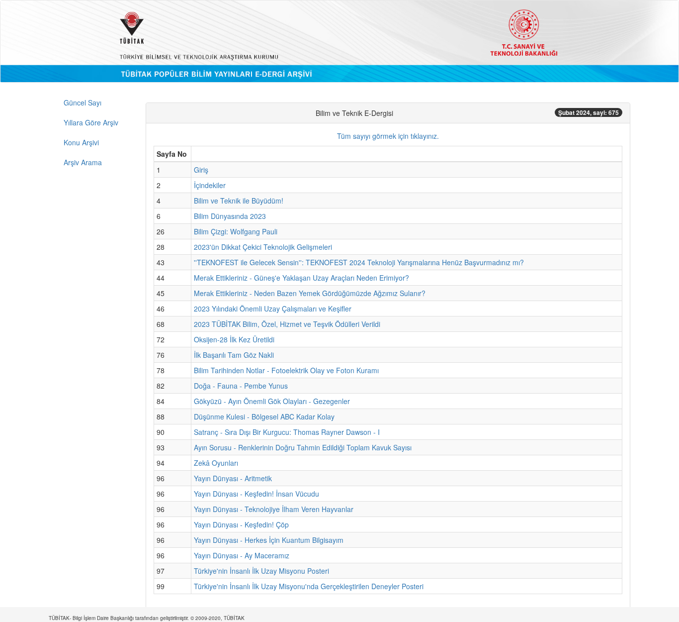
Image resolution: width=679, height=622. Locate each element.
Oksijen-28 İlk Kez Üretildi (234, 339)
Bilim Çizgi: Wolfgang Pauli (235, 231)
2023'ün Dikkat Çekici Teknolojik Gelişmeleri (263, 247)
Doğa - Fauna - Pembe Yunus (241, 386)
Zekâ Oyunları (216, 463)
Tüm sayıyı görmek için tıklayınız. (388, 136)
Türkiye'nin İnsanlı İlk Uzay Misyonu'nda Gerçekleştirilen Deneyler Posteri (309, 586)
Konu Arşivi (81, 142)
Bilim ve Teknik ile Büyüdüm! (238, 201)
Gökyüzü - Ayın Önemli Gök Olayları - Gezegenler (272, 401)
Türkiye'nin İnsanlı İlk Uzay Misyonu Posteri (261, 571)
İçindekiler (210, 185)
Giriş (201, 170)
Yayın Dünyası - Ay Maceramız (241, 555)
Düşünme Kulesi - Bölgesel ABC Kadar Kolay (264, 416)
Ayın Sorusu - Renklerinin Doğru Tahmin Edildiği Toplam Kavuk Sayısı (303, 447)
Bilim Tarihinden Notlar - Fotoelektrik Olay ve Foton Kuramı (286, 370)
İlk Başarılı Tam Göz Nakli (234, 355)
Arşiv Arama (83, 162)
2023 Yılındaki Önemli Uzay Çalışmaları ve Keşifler (272, 308)
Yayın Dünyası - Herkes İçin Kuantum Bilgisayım (268, 540)
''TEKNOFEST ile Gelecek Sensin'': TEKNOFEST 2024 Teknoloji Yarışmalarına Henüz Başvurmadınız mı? (359, 262)
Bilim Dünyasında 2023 (230, 216)
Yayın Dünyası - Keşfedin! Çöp (241, 524)
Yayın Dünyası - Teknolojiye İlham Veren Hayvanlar (273, 509)
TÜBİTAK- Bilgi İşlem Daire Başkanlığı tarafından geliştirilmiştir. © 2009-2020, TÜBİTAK (147, 618)
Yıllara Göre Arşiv (91, 122)
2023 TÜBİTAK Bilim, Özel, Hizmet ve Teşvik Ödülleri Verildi (287, 324)
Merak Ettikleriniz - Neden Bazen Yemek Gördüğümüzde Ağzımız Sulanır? (309, 293)
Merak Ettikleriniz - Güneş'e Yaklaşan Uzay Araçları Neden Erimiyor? (301, 278)
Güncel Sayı (82, 102)
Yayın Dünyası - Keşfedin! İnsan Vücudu (256, 494)
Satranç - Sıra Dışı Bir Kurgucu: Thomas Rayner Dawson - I (287, 432)
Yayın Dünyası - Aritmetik (233, 478)
